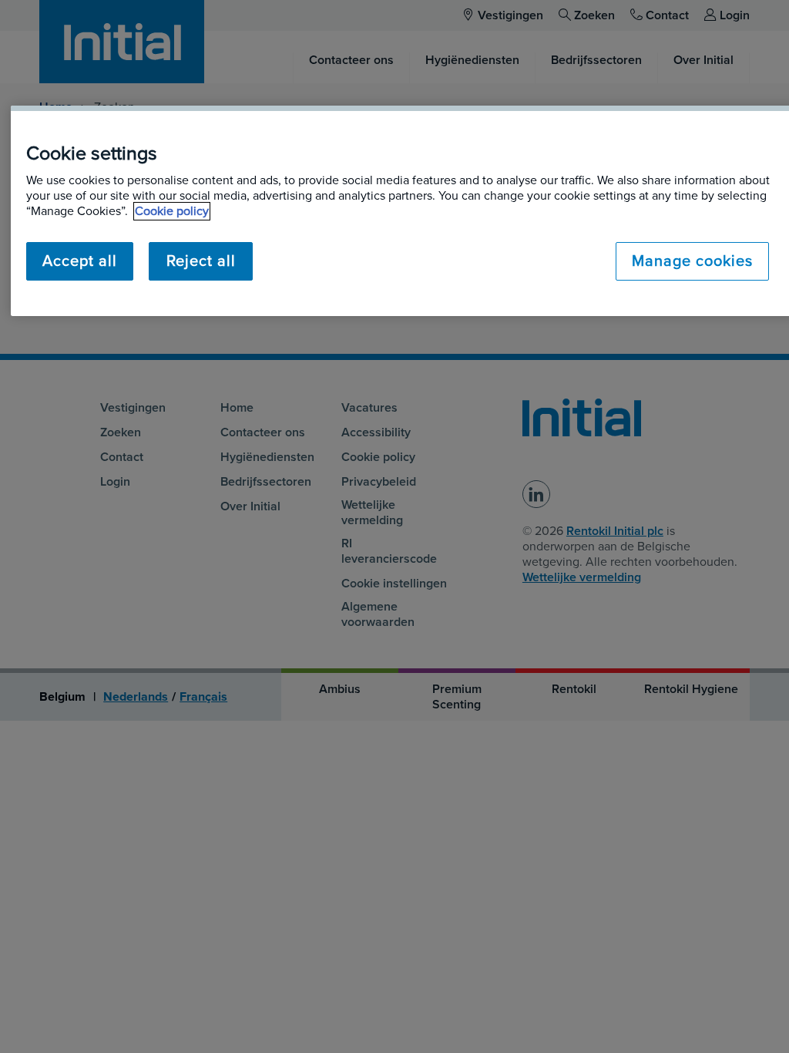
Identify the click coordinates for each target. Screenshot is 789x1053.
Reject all (201, 261)
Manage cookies (692, 261)
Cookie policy (172, 211)
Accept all (79, 261)
